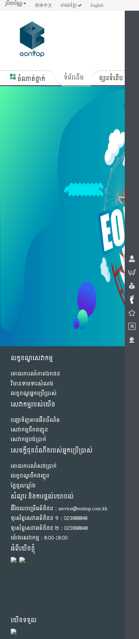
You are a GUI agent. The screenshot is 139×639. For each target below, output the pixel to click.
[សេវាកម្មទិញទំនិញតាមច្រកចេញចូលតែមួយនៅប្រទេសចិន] (32, 40)
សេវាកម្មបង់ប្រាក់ (28, 439)
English (97, 5)
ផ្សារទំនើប (111, 78)
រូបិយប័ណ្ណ (14, 3)
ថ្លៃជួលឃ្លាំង (23, 485)
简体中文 (43, 5)
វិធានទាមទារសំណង (32, 383)
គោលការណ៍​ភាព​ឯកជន (35, 373)
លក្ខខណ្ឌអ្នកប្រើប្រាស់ (34, 393)
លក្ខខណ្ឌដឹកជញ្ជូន (30, 475)
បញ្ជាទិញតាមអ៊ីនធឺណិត (35, 420)
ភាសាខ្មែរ (69, 5)
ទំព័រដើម (74, 77)
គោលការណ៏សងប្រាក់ (34, 466)
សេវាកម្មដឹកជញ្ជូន (29, 429)
